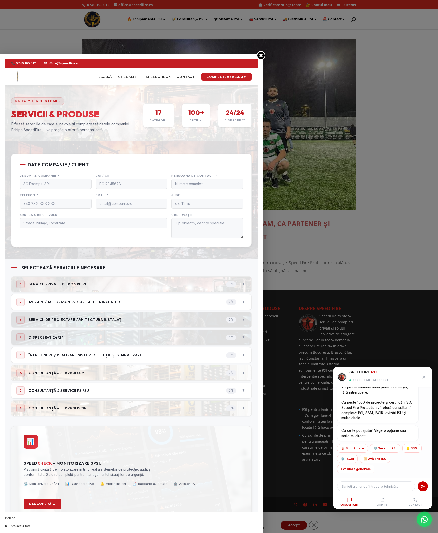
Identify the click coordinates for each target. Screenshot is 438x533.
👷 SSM (412, 448)
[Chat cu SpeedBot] (424, 519)
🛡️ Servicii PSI (385, 448)
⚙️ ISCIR (347, 459)
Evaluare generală (356, 469)
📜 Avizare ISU (374, 459)
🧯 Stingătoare (352, 448)
